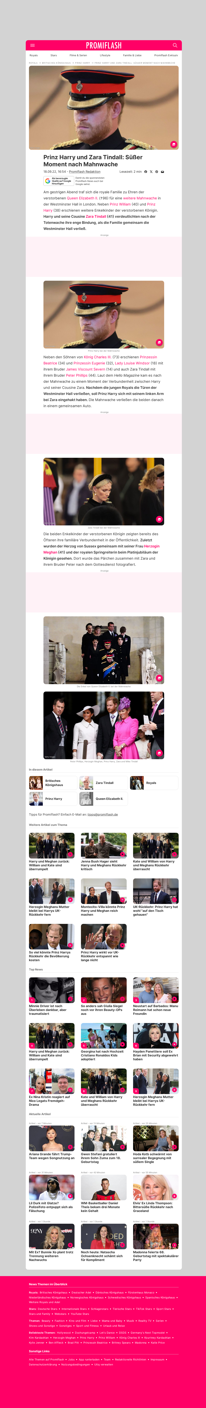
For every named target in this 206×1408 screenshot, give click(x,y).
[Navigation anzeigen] (32, 45)
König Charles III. (98, 357)
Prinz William (120, 204)
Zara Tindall (96, 216)
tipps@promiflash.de (103, 814)
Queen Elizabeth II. (82, 198)
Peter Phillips (77, 375)
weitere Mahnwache (140, 198)
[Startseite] (104, 45)
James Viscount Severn (85, 369)
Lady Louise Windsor (132, 363)
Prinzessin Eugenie (89, 363)
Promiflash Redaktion (84, 172)
